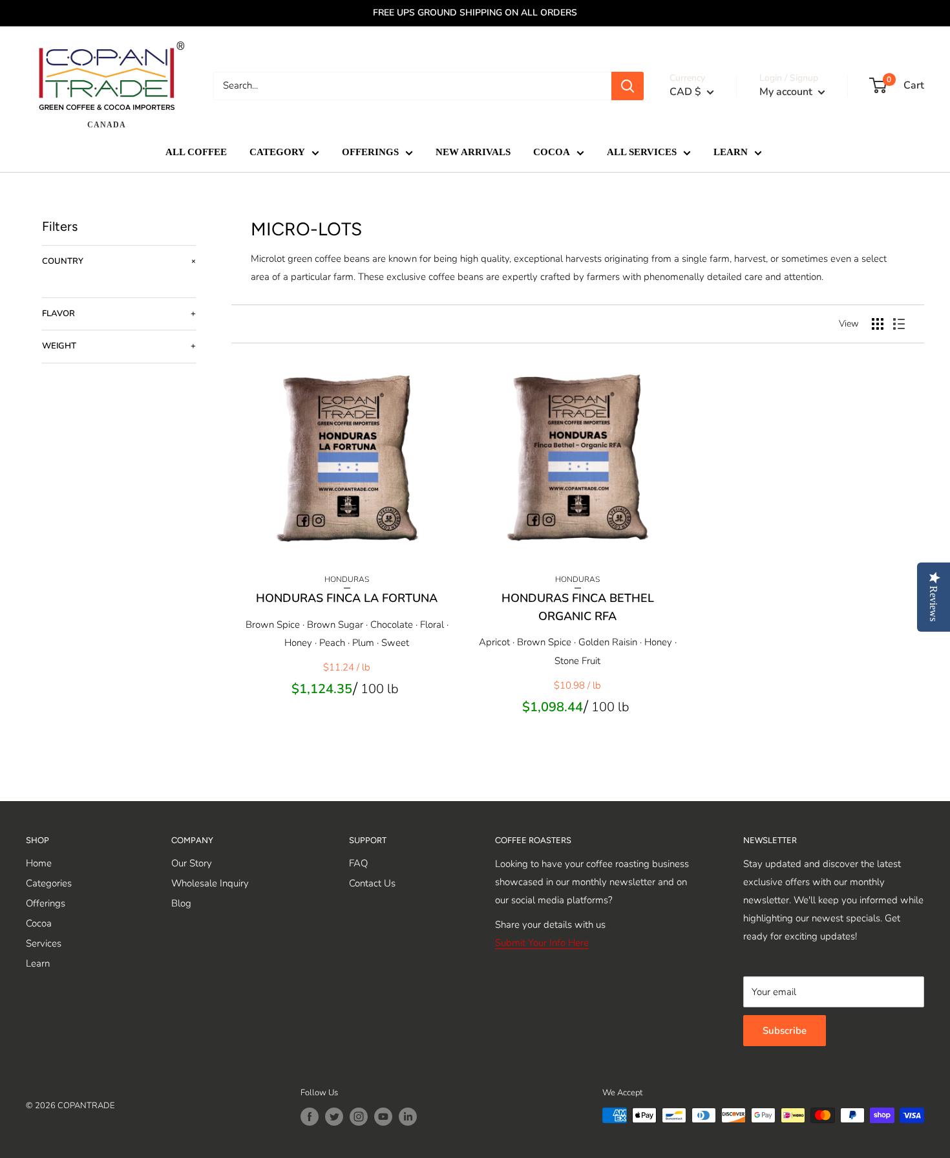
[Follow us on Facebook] (310, 1117)
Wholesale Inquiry (210, 883)
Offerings (45, 903)
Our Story (191, 863)
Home (39, 863)
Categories (49, 883)
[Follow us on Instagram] (359, 1117)
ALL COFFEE (196, 152)
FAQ (358, 863)
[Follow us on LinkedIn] (408, 1117)
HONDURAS (346, 579)
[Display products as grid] (877, 324)
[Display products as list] (899, 324)
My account (787, 92)
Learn (38, 963)
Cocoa (39, 923)
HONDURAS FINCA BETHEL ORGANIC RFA (577, 607)
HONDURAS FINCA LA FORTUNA (347, 598)
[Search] (627, 86)
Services (43, 943)
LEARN (730, 152)
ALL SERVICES (642, 152)
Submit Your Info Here (542, 942)
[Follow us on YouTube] (383, 1117)
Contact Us (372, 883)
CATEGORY (277, 152)
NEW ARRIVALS (473, 152)
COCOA (551, 152)
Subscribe (785, 1030)
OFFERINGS (370, 152)
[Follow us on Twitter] (334, 1117)
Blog (181, 903)
